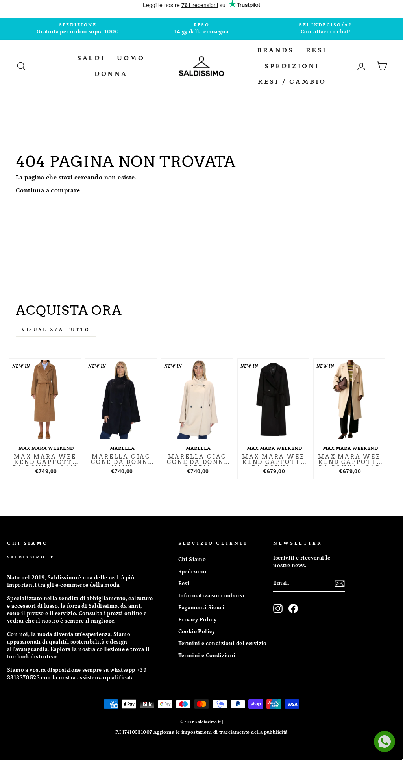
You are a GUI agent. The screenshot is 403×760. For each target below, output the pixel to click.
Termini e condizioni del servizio (222, 643)
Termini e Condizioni (207, 656)
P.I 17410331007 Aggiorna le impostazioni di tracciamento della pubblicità (201, 732)
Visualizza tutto (56, 329)
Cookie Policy (196, 632)
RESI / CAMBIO (292, 82)
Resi (184, 584)
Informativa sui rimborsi (211, 596)
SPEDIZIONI (292, 66)
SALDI (91, 58)
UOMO (130, 58)
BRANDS (275, 50)
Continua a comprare (48, 190)
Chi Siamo (192, 560)
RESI (316, 50)
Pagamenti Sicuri (201, 608)
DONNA (111, 74)
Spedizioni (192, 572)
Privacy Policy (197, 620)
